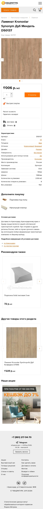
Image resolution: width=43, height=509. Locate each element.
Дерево (39, 149)
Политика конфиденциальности (30, 475)
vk (18, 483)
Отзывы (4, 469)
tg (24, 483)
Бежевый (38, 146)
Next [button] (40, 59)
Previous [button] (2, 59)
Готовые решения (8, 466)
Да (41, 156)
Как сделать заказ (28, 463)
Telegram (23, 442)
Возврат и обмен (28, 471)
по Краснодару (9, 243)
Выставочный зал (8, 463)
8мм (40, 143)
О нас (3, 474)
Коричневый (29, 146)
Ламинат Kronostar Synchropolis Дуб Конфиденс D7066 (19, 363)
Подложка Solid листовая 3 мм (17, 295)
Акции (3, 460)
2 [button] (22, 80)
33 (41, 140)
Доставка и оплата (29, 466)
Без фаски (38, 153)
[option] (21, 58)
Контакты (25, 460)
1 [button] (20, 80)
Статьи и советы (7, 471)
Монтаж (24, 469)
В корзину (32, 95)
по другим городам (11, 246)
